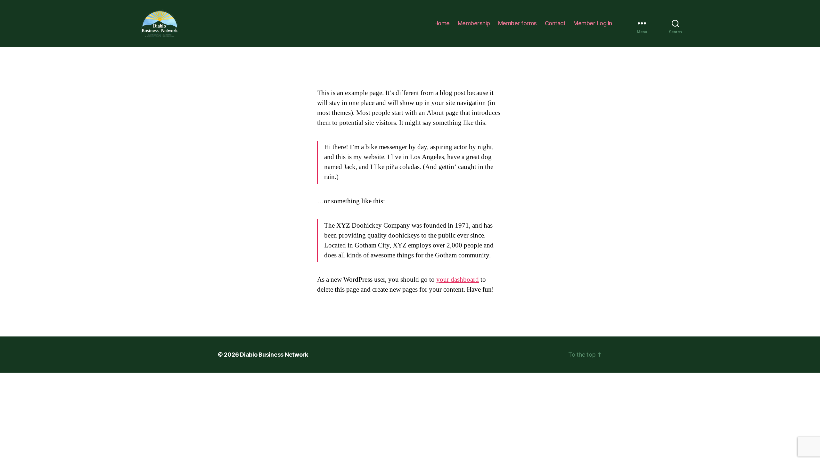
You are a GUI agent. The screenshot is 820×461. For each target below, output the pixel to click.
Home (442, 23)
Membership (474, 23)
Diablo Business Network (274, 354)
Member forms (517, 23)
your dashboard (457, 279)
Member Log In (592, 23)
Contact (555, 23)
